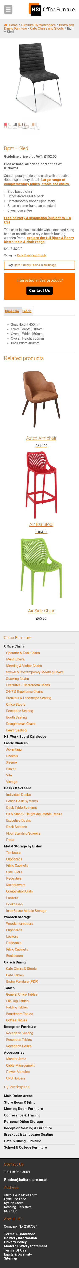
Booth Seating (16, 717)
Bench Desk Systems (22, 801)
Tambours (13, 853)
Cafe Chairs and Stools (47, 28)
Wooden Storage (17, 917)
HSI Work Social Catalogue (25, 737)
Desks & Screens (18, 788)
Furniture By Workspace (38, 25)
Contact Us (39, 290)
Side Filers (14, 872)
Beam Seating (16, 730)
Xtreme (11, 762)
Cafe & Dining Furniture (22, 1141)
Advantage (14, 749)
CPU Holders (15, 1078)
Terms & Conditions (20, 1234)
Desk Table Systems (21, 808)
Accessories (14, 1053)
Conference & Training (22, 1115)
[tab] (13, 311)
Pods (10, 840)
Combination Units (19, 891)
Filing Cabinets (17, 866)
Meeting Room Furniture (23, 1109)
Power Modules (18, 1072)
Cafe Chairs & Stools (21, 969)
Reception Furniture (20, 1027)
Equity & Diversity (18, 1254)
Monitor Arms (16, 1059)
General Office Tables (21, 994)
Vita (9, 775)
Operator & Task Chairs (23, 653)
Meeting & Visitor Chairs (24, 666)
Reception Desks (19, 1046)
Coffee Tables (16, 1020)
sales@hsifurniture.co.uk (27, 1180)
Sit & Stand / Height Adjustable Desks (34, 814)
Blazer (11, 769)
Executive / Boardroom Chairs (28, 685)
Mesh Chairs (15, 659)
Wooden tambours (19, 924)
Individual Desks (18, 795)
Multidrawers (15, 885)
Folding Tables (17, 1007)
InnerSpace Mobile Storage (26, 911)
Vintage (11, 782)
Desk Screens (16, 827)
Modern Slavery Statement (25, 1246)
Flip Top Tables (17, 1001)
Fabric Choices (16, 743)
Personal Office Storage (23, 1122)
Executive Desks (18, 820)
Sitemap (10, 1258)
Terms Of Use (15, 1250)
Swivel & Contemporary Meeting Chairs (35, 672)
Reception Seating (19, 711)
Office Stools (15, 704)
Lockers (12, 898)
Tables (9, 988)
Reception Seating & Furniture (28, 1128)
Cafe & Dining (15, 962)
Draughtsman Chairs (21, 724)
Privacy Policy (15, 1242)
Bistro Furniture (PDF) (22, 982)
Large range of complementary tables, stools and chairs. (37, 182)
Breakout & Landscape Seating (28, 698)
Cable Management (20, 1065)
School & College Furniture (25, 1147)
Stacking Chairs (17, 679)
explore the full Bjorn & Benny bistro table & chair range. (39, 240)
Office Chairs (14, 646)
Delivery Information (20, 1238)
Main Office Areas (18, 1096)
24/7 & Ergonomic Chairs (24, 692)
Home (13, 25)
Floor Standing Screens (23, 833)
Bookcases (14, 904)
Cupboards (14, 859)
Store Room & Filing (20, 1102)
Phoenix (12, 756)
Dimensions (12, 315)
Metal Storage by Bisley (23, 846)
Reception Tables (19, 1040)
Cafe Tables (15, 975)
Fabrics (26, 315)
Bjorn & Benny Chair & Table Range (34, 265)
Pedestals (13, 878)
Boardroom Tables (19, 1014)
